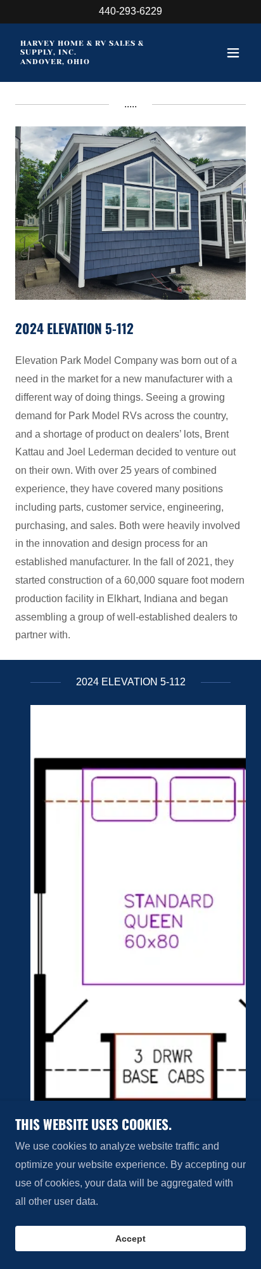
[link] (96, 60)
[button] (233, 52)
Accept (130, 1238)
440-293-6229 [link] (130, 11)
